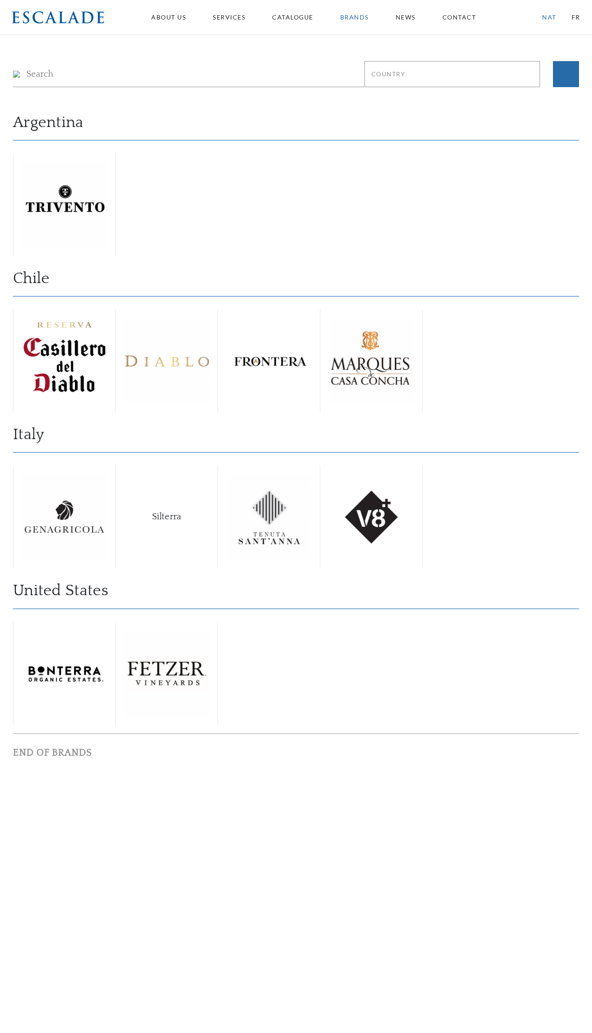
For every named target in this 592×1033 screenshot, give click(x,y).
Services (229, 17)
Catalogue (292, 17)
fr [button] (576, 17)
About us (168, 17)
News (406, 17)
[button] (58, 17)
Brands (354, 17)
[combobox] (463, 17)
